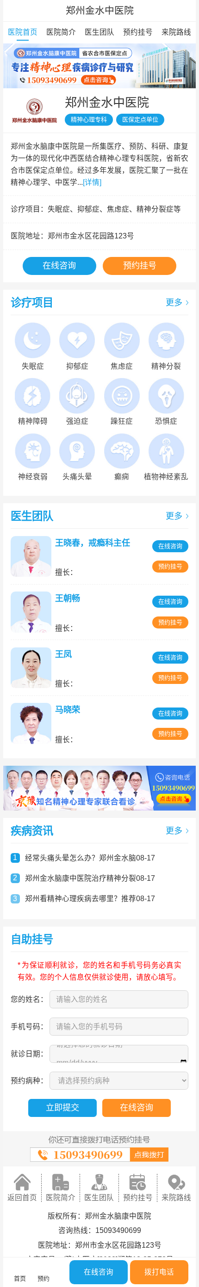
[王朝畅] (33, 612)
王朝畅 (67, 598)
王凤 (63, 654)
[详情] (92, 182)
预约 (43, 1278)
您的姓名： (29, 999)
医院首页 (22, 32)
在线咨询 (59, 265)
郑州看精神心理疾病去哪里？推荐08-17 (90, 899)
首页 (20, 1278)
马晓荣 (67, 709)
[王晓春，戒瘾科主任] (33, 556)
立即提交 (62, 1107)
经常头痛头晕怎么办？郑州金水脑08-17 (90, 858)
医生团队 (99, 32)
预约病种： (29, 1081)
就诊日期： (29, 1054)
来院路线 (176, 32)
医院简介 (61, 32)
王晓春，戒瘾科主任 (92, 543)
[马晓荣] (33, 723)
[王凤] (33, 667)
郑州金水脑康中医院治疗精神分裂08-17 (90, 878)
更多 (174, 302)
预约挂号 (138, 32)
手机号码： (29, 1027)
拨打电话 (159, 1272)
